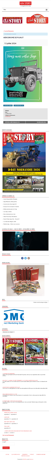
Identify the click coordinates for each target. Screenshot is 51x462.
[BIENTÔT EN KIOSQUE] (24, 192)
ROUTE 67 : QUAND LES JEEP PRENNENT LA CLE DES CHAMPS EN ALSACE (20, 379)
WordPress (25, 459)
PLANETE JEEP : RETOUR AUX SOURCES (12, 399)
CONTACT (32, 454)
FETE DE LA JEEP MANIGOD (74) (12, 122)
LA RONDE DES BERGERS (9, 372)
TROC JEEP (6, 426)
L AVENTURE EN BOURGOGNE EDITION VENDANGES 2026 (18, 431)
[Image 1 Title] (22, 364)
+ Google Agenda (8, 105)
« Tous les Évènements (8, 31)
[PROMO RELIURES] (25, 295)
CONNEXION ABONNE (40, 454)
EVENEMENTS (8, 116)
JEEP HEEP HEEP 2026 (9, 421)
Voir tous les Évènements (8, 435)
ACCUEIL (7, 454)
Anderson (31, 459)
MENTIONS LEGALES (25, 455)
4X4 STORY (25, 3)
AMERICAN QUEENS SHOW (10, 412)
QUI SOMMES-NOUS (15, 454)
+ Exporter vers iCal (18, 105)
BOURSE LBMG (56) (41, 122)
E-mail (4, 442)
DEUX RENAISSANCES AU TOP (10, 392)
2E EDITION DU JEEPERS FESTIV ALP (11, 385)
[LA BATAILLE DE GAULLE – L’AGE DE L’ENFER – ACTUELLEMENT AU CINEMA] (25, 250)
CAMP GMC (6, 417)
